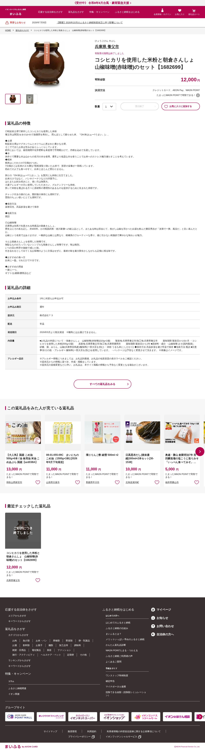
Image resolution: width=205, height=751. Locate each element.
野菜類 (69, 640)
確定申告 (110, 681)
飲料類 (26, 645)
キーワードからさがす (19, 621)
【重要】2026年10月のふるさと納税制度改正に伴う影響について (90, 22)
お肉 (14, 640)
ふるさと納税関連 (17, 688)
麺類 (51, 645)
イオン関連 (14, 694)
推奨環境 (72, 731)
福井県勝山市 (172, 482)
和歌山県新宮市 (14, 482)
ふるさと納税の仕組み (117, 628)
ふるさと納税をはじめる (127, 12)
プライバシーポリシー (79, 736)
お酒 (14, 645)
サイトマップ (50, 731)
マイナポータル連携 (116, 686)
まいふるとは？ (113, 634)
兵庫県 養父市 (107, 46)
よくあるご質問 (113, 661)
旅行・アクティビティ (23, 654)
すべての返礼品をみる (102, 384)
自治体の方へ (165, 634)
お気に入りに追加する (180, 106)
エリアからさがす (17, 615)
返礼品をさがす (76, 12)
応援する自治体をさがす (50, 12)
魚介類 (26, 640)
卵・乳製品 (84, 640)
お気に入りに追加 (37, 482)
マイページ (164, 609)
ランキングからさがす (19, 660)
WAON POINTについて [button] (198, 95)
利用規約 (91, 731)
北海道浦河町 (132, 482)
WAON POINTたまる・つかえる (122, 650)
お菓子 (39, 645)
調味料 (77, 645)
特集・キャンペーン (99, 12)
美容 (49, 650)
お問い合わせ (165, 626)
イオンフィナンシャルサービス (121, 736)
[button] (199, 451)
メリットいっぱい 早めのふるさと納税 (125, 639)
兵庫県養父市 (13, 580)
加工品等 (63, 645)
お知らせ (162, 618)
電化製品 (36, 650)
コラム (11, 681)
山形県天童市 (53, 482)
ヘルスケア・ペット (51, 654)
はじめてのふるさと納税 (118, 622)
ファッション (64, 650)
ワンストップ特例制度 (117, 675)
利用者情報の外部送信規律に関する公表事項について (134, 731)
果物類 (56, 640)
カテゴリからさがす (18, 635)
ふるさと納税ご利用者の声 (119, 656)
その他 (83, 654)
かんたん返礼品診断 (116, 645)
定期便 (70, 654)
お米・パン (41, 640)
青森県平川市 (92, 482)
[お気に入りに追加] (37, 482)
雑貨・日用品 (19, 650)
